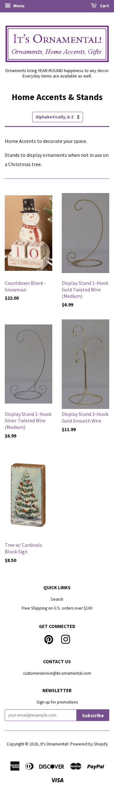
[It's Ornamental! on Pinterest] (49, 638)
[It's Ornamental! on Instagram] (65, 638)
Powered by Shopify (89, 744)
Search (57, 599)
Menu (18, 6)
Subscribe (93, 715)
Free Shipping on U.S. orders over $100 (57, 608)
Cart (104, 6)
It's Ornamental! (54, 744)
